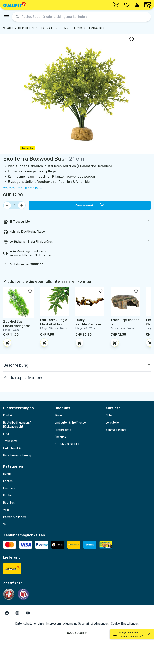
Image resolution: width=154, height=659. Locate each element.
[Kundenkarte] (147, 5)
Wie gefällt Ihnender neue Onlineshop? (131, 634)
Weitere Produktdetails (20, 188)
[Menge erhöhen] (21, 205)
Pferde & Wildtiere (15, 517)
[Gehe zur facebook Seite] (6, 613)
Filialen (59, 415)
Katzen (8, 481)
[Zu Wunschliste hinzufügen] (131, 39)
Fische (7, 495)
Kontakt (8, 415)
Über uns (60, 437)
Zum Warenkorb (86, 205)
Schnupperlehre (116, 430)
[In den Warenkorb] (7, 343)
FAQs (6, 434)
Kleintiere (9, 488)
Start (8, 28)
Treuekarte (10, 441)
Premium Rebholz (88, 324)
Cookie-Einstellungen (125, 623)
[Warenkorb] (116, 5)
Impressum (53, 623)
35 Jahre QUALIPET (67, 444)
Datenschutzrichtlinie (29, 623)
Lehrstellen (113, 422)
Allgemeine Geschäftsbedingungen (86, 623)
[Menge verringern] (7, 205)
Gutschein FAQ (12, 448)
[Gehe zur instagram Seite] (17, 613)
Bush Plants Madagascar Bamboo (17, 326)
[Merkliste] (127, 5)
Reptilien (26, 28)
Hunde (7, 474)
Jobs (109, 415)
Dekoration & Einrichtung (60, 28)
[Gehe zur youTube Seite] (27, 613)
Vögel (6, 510)
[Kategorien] (6, 17)
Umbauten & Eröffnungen (71, 422)
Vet (5, 524)
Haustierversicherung (17, 455)
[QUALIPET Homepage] (14, 5)
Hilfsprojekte (63, 430)
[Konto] (137, 5)
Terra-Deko (97, 28)
